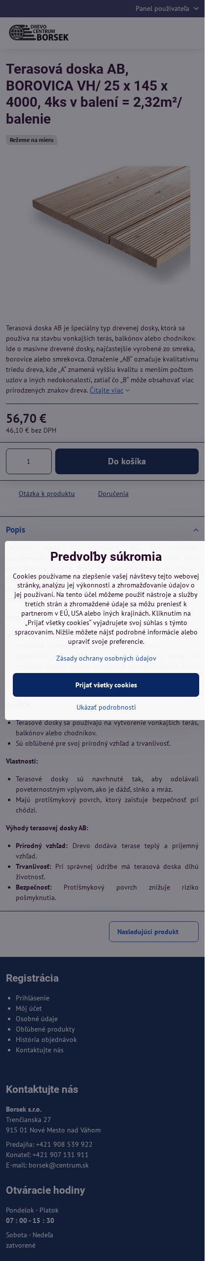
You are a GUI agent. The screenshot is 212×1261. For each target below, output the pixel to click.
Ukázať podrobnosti (106, 707)
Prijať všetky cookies (106, 684)
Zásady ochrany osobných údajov (106, 658)
